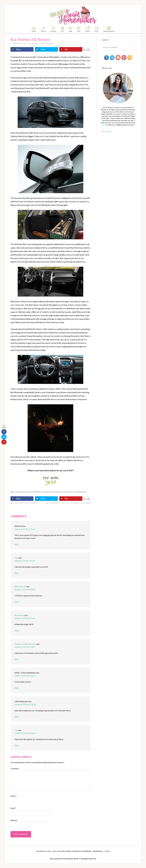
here (103, 125)
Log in (107, 851)
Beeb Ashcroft (20, 586)
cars (27, 503)
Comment (14, 768)
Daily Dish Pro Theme (61, 851)
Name (13, 796)
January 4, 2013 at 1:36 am (24, 529)
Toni (16, 730)
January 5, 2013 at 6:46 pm (24, 676)
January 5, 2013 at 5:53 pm (24, 647)
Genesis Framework (83, 851)
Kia (67, 503)
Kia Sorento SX (75, 503)
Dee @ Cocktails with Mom (25, 644)
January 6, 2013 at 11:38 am (25, 704)
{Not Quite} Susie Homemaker (73, 15)
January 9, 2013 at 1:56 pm (24, 733)
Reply (16, 544)
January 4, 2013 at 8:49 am (24, 589)
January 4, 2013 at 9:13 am (24, 618)
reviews (33, 503)
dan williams (19, 615)
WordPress (98, 851)
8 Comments (49, 43)
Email (13, 808)
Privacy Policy (106, 131)
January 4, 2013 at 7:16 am (24, 561)
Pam (16, 558)
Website (13, 820)
